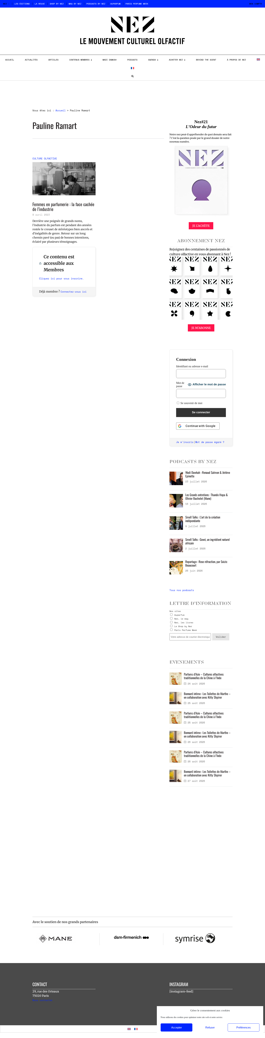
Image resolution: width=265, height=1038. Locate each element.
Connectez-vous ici (74, 291)
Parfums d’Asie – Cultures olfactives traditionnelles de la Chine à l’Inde (204, 676)
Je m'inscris (184, 442)
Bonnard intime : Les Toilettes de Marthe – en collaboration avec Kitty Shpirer (207, 695)
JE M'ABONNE (201, 328)
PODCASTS (132, 59)
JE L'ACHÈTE (201, 226)
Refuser (210, 1027)
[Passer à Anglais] (258, 59)
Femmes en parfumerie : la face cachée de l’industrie (63, 206)
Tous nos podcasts (181, 590)
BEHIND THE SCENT (206, 59)
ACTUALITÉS (31, 59)
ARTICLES (53, 59)
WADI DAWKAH (109, 59)
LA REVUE (40, 3)
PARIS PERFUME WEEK (136, 3)
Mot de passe (180, 384)
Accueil (61, 110)
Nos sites (175, 611)
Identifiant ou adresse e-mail (192, 366)
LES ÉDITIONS (22, 3)
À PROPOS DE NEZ (236, 59)
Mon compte (255, 3)
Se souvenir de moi (191, 403)
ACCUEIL (9, 59)
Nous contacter (42, 1000)
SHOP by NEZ (57, 3)
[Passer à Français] (135, 1029)
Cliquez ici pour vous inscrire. (61, 278)
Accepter (176, 1027)
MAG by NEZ (75, 3)
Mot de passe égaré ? (209, 442)
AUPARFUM (115, 3)
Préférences (243, 1027)
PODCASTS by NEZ (95, 3)
